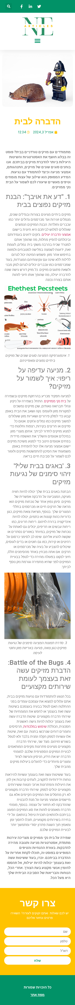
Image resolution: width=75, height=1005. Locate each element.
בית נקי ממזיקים (55, 401)
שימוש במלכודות (35, 727)
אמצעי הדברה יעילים (56, 235)
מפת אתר (37, 995)
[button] (8, 6)
